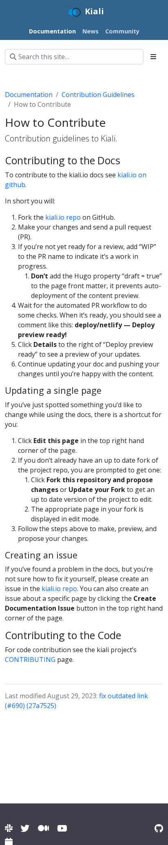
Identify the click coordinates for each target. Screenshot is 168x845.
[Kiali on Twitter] (25, 828)
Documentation (29, 94)
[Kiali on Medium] (43, 828)
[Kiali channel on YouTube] (62, 828)
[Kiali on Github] (159, 828)
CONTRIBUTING (30, 659)
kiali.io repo (63, 217)
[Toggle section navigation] (153, 56)
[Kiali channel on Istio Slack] (9, 828)
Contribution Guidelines (98, 94)
